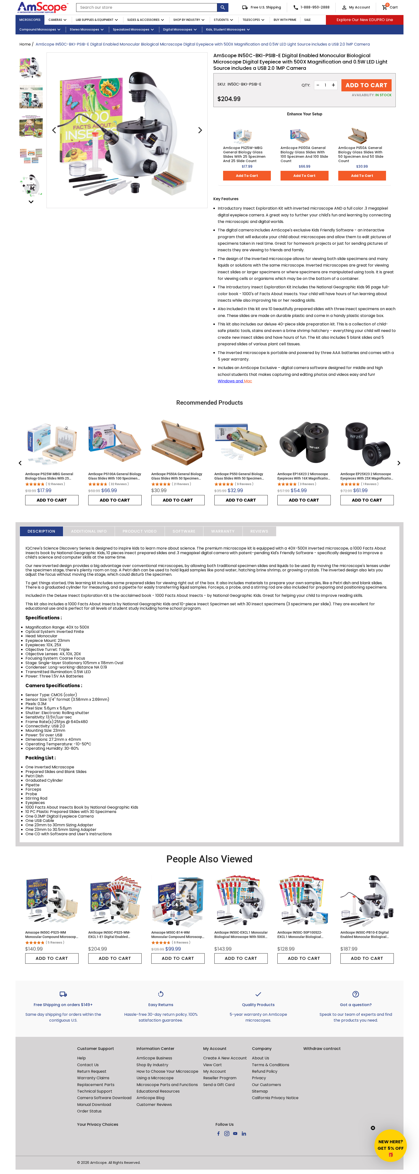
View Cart (212, 1065)
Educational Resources (158, 1091)
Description (41, 531)
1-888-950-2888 (315, 7)
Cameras (55, 20)
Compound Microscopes (37, 29)
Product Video (140, 531)
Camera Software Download (104, 1098)
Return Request (91, 1071)
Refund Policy (264, 1071)
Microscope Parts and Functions (167, 1084)
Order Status (89, 1111)
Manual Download (94, 1104)
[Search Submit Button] (222, 7)
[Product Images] (31, 67)
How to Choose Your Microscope (167, 1071)
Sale (307, 20)
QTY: (306, 85)
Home (25, 44)
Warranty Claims (93, 1078)
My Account (359, 7)
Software (184, 531)
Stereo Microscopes (84, 29)
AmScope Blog (150, 1098)
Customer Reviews (154, 1104)
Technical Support (94, 1091)
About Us (260, 1058)
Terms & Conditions (270, 1065)
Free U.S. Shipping (265, 7)
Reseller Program (219, 1078)
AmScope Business (154, 1058)
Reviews (259, 531)
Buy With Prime (285, 20)
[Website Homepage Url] (42, 7)
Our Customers (266, 1084)
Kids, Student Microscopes (225, 29)
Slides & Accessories (143, 20)
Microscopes (29, 20)
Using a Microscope (155, 1078)
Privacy (259, 1078)
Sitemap (260, 1091)
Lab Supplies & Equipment (94, 20)
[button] (390, 1145)
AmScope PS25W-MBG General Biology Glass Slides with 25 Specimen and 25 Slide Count (244, 154)
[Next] (199, 130)
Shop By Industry (186, 20)
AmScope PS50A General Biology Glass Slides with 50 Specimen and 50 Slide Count (360, 154)
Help (81, 1058)
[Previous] (54, 130)
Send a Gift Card (218, 1084)
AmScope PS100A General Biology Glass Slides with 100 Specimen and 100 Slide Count (304, 154)
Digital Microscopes (177, 29)
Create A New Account (225, 1058)
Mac (248, 381)
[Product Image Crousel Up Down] (31, 202)
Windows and (231, 381)
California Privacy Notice (275, 1098)
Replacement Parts (95, 1084)
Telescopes (251, 20)
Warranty (223, 531)
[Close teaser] (373, 1128)
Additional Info (89, 531)
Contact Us (88, 1065)
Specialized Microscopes (131, 29)
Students (221, 20)
